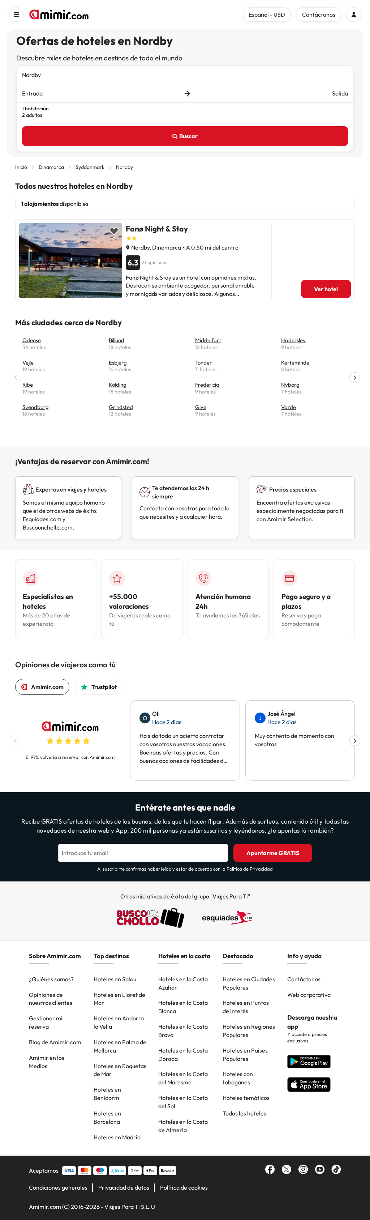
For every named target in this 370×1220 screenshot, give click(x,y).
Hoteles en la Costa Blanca (183, 1007)
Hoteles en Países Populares (245, 1054)
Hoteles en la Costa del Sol (183, 1102)
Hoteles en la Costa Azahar (183, 983)
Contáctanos (303, 979)
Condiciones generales (58, 1187)
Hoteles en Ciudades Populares (249, 983)
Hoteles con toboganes (238, 1078)
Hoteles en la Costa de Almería (183, 1126)
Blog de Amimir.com (55, 1042)
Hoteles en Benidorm (107, 1093)
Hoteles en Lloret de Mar (119, 999)
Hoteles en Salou (115, 979)
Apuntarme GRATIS (272, 852)
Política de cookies (184, 1187)
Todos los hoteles (244, 1113)
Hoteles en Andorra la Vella (119, 1022)
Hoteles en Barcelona (107, 1117)
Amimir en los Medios (46, 1062)
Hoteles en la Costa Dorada (183, 1054)
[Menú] (16, 14)
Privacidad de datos (123, 1187)
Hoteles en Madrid (117, 1137)
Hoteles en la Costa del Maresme (183, 1078)
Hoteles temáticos (246, 1097)
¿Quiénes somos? (51, 979)
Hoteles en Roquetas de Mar (120, 1070)
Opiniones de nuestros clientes (50, 999)
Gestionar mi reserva (46, 1022)
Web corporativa (309, 994)
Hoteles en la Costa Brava (183, 1030)
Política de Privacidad (250, 869)
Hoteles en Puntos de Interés (246, 1007)
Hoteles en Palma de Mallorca (120, 1046)
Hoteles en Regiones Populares (249, 1030)
